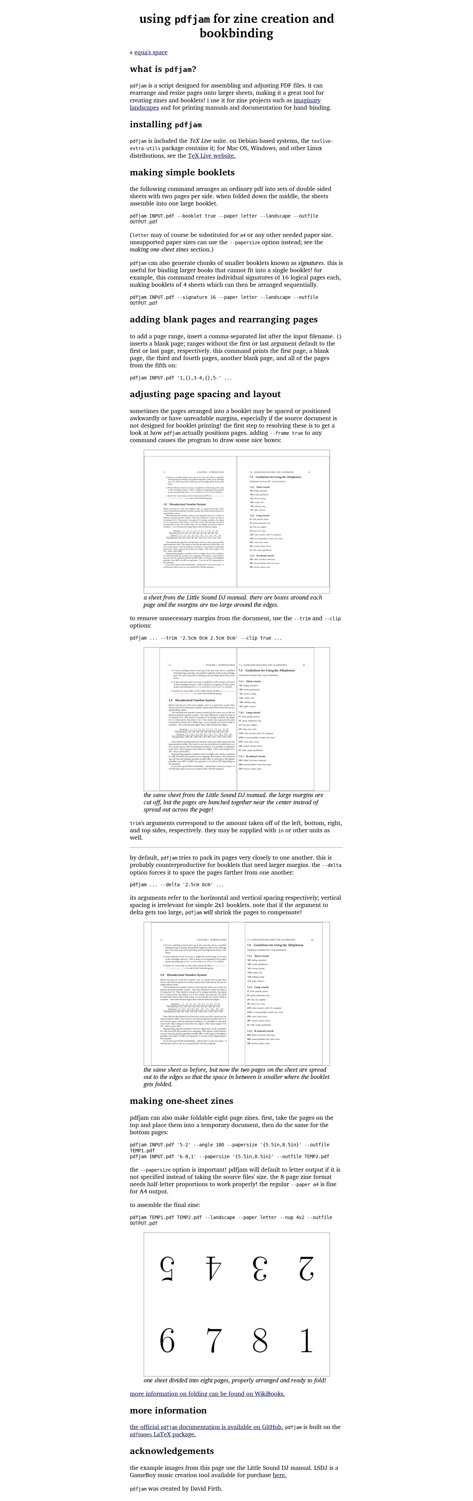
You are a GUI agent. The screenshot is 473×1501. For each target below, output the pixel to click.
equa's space (151, 52)
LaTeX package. (163, 1434)
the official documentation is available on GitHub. (206, 1427)
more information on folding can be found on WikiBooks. (207, 1394)
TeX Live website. (212, 155)
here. (280, 1475)
